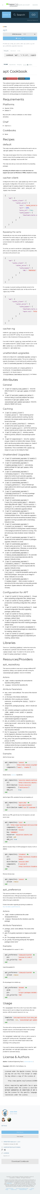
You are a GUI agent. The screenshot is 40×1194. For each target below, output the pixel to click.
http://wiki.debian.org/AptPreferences (11, 906)
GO (33, 14)
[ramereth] (4, 1120)
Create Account (23, 5)
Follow (21, 38)
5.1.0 (19, 34)
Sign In (35, 5)
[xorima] (10, 1120)
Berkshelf (13, 50)
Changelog (19, 64)
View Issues (20, 1136)
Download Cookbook (20, 1161)
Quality (27, 65)
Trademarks (9, 1183)
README (6, 64)
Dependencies (12, 64)
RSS (5, 26)
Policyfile (6, 50)
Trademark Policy (23, 1189)
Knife (18, 50)
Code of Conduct (9, 1188)
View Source (20, 1132)
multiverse (13, 775)
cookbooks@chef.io (28, 1061)
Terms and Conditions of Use (22, 1188)
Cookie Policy (14, 1189)
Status (30, 1189)
